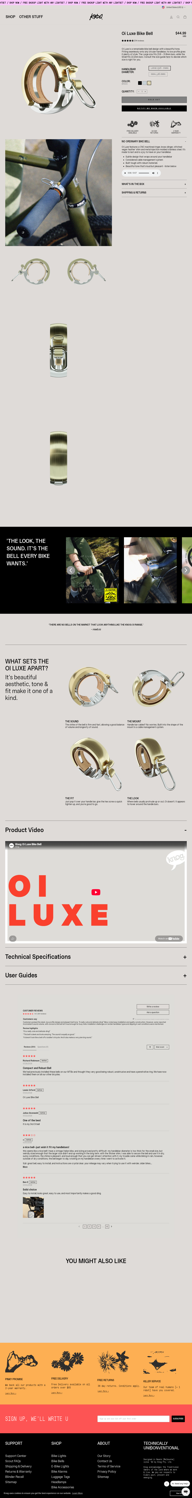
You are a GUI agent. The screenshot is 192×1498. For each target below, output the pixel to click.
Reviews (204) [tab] (29, 1047)
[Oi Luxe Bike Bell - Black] (42, 1317)
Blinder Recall (14, 1477)
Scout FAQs (13, 1461)
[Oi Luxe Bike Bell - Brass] (47, 1317)
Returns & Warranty (18, 1471)
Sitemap (11, 1482)
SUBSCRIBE (178, 1419)
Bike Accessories (62, 1487)
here (168, 57)
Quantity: (128, 91)
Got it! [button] (179, 1493)
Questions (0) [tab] (42, 1047)
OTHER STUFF (31, 16)
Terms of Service (108, 1466)
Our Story (103, 1456)
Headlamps (58, 1482)
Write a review (153, 1006)
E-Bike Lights (60, 1466)
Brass (149, 83)
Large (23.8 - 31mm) (159, 68)
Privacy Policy (106, 1471)
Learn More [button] (77, 1493)
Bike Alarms (59, 1471)
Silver (144, 83)
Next (186, 570)
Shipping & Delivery (18, 1466)
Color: (126, 82)
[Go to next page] (112, 1226)
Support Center (15, 1456)
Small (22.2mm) (158, 74)
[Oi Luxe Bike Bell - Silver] (45, 1317)
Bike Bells (57, 1461)
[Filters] (150, 1047)
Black (140, 83)
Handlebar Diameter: (129, 71)
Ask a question (153, 1012)
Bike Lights (58, 1456)
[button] (128, 41)
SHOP (10, 16)
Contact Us (104, 1461)
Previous (69, 570)
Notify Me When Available (154, 108)
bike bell (148, 49)
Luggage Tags (60, 1477)
